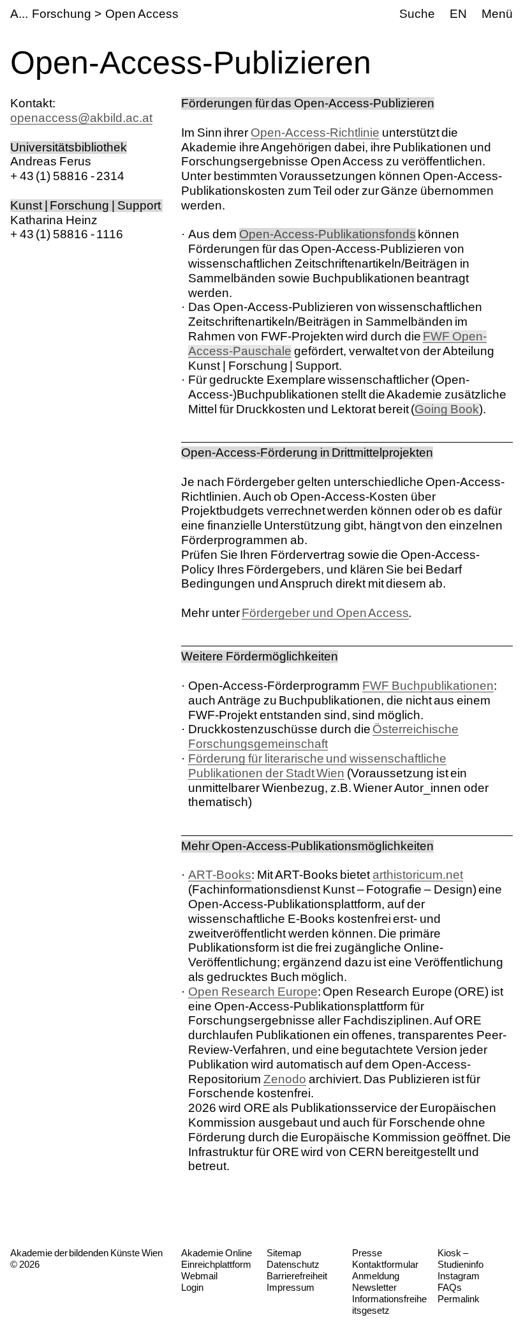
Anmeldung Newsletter (375, 1281)
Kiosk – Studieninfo (460, 1258)
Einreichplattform (216, 1264)
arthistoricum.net (417, 874)
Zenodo (284, 1079)
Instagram (459, 1275)
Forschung (61, 13)
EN (458, 13)
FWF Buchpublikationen (428, 685)
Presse (367, 1252)
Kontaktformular (385, 1264)
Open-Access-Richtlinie (315, 132)
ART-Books (219, 874)
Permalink (459, 1298)
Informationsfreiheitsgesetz (389, 1304)
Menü (497, 13)
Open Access (142, 13)
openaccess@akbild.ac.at (81, 118)
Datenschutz (293, 1264)
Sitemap (284, 1252)
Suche (417, 13)
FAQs (450, 1287)
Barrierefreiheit (297, 1275)
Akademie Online (216, 1252)
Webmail (199, 1275)
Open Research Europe (252, 991)
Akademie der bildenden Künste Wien (86, 1252)
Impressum (290, 1287)
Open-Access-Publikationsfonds (327, 234)
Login (192, 1287)
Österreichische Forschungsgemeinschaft (323, 736)
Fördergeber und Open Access (325, 613)
